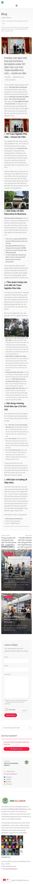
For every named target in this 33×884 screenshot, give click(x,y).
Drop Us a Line (17, 749)
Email (6, 666)
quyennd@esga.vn (11, 774)
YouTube (8, 781)
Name (6, 657)
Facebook (9, 777)
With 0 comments (10, 79)
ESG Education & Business (17, 809)
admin (9, 77)
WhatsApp (9, 784)
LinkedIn (8, 779)
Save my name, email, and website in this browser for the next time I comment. (16, 702)
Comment (7, 675)
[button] (16, 5)
